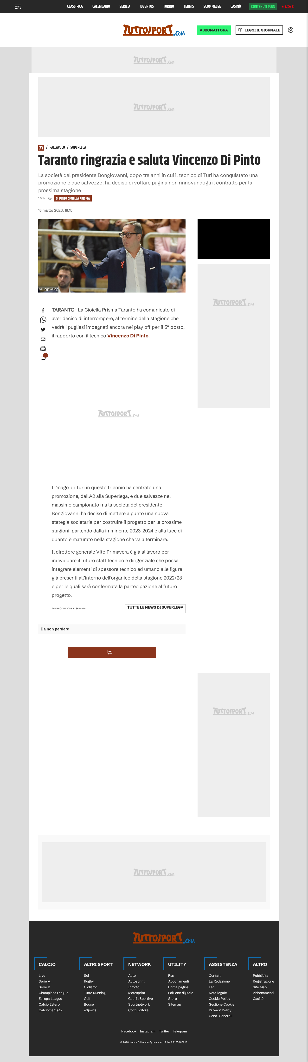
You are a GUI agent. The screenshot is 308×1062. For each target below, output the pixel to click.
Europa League (50, 998)
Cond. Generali (220, 1016)
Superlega (78, 148)
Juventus (147, 7)
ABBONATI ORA (214, 30)
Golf (87, 998)
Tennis (189, 7)
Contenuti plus (263, 6)
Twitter (164, 1031)
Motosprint (136, 993)
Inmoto (133, 987)
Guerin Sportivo (140, 998)
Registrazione (263, 981)
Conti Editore (138, 1010)
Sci (86, 975)
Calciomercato (50, 1010)
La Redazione (219, 981)
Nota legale (218, 993)
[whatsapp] (43, 320)
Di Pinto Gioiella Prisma (73, 198)
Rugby (89, 981)
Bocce (89, 1004)
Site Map (260, 987)
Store (172, 998)
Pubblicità (260, 975)
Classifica (75, 7)
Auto (132, 975)
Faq (211, 987)
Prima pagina (178, 987)
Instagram (147, 1031)
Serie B (44, 987)
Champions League (53, 993)
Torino (168, 7)
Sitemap (174, 1004)
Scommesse (212, 7)
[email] (43, 339)
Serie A (125, 7)
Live (289, 6)
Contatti (215, 975)
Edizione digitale (180, 993)
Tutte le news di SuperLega (155, 607)
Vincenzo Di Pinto (127, 336)
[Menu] (17, 6)
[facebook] (43, 310)
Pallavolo (57, 148)
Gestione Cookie (221, 1004)
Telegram (180, 1031)
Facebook (128, 1031)
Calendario (101, 7)
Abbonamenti (178, 981)
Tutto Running (95, 993)
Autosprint (136, 981)
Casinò (236, 7)
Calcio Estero (49, 1004)
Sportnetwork (139, 1004)
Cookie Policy (219, 998)
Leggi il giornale (262, 30)
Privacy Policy (220, 1010)
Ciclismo (90, 987)
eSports (90, 1010)
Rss (171, 975)
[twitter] (43, 329)
